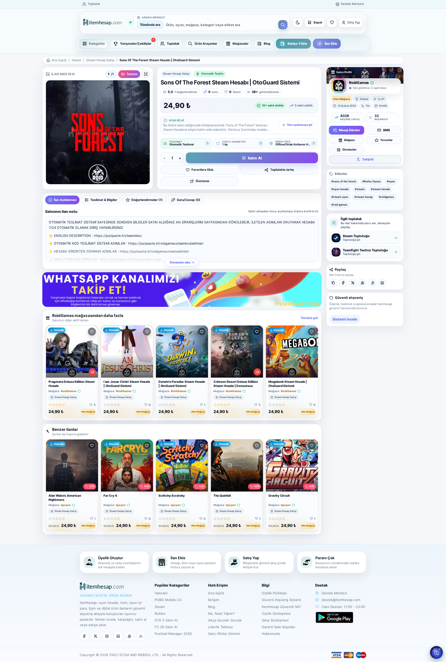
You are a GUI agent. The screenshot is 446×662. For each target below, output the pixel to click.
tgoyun (66, 505)
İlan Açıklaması (65, 200)
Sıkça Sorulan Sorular (225, 620)
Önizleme (202, 181)
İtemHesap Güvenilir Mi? (281, 607)
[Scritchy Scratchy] (182, 465)
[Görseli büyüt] (146, 74)
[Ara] (283, 24)
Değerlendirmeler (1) (147, 200)
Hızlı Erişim (218, 585)
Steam (76, 60)
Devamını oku (180, 262)
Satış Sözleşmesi (275, 620)
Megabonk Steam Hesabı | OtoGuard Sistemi (287, 383)
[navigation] (223, 43)
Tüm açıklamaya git (299, 125)
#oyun (391, 181)
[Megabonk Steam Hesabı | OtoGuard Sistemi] (292, 351)
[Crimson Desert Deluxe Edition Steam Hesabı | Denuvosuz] (237, 351)
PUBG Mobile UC (168, 600)
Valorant (161, 593)
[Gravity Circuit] (292, 465)
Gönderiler (349, 149)
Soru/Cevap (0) (188, 200)
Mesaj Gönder (349, 130)
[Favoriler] (332, 22)
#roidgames (386, 196)
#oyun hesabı (340, 189)
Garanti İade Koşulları (278, 627)
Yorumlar (386, 140)
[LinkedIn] (382, 283)
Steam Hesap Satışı (100, 60)
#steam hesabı (380, 189)
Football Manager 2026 (173, 634)
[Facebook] (343, 283)
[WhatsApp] (363, 283)
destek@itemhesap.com (341, 600)
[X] (353, 283)
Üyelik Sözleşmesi (276, 613)
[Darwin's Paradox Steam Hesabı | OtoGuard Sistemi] (182, 351)
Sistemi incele (344, 319)
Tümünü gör (309, 318)
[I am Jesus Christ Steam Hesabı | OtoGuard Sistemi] (127, 351)
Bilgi (265, 585)
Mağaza (349, 140)
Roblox (160, 613)
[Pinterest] (372, 283)
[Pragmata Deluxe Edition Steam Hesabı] (72, 351)
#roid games (339, 204)
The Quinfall (222, 495)
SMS (386, 130)
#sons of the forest (343, 181)
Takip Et (368, 159)
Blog (211, 607)
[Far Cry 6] (127, 465)
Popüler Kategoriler (172, 585)
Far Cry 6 (110, 495)
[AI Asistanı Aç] (436, 652)
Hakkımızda (271, 634)
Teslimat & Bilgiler (103, 200)
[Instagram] (106, 636)
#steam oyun (339, 196)
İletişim (213, 600)
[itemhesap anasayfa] (107, 22)
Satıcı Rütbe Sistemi (224, 634)
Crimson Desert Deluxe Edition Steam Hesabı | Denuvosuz (235, 383)
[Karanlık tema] (298, 22)
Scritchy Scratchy (171, 495)
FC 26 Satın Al (166, 627)
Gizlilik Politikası (274, 593)
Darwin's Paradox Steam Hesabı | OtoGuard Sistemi (181, 383)
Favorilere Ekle (202, 170)
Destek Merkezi (334, 593)
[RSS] (141, 636)
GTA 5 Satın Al (166, 620)
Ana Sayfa (59, 60)
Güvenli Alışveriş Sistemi (281, 600)
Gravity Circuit (279, 495)
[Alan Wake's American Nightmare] (72, 465)
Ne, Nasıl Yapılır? (221, 613)
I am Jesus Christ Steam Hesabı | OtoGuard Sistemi (126, 383)
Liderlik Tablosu (220, 627)
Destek (321, 585)
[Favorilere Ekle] (92, 332)
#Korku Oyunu (371, 181)
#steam (360, 189)
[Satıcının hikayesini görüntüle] (339, 85)
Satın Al (255, 158)
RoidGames (68, 391)
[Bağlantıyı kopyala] (333, 283)
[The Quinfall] (237, 465)
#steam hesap (363, 196)
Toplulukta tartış (282, 170)
